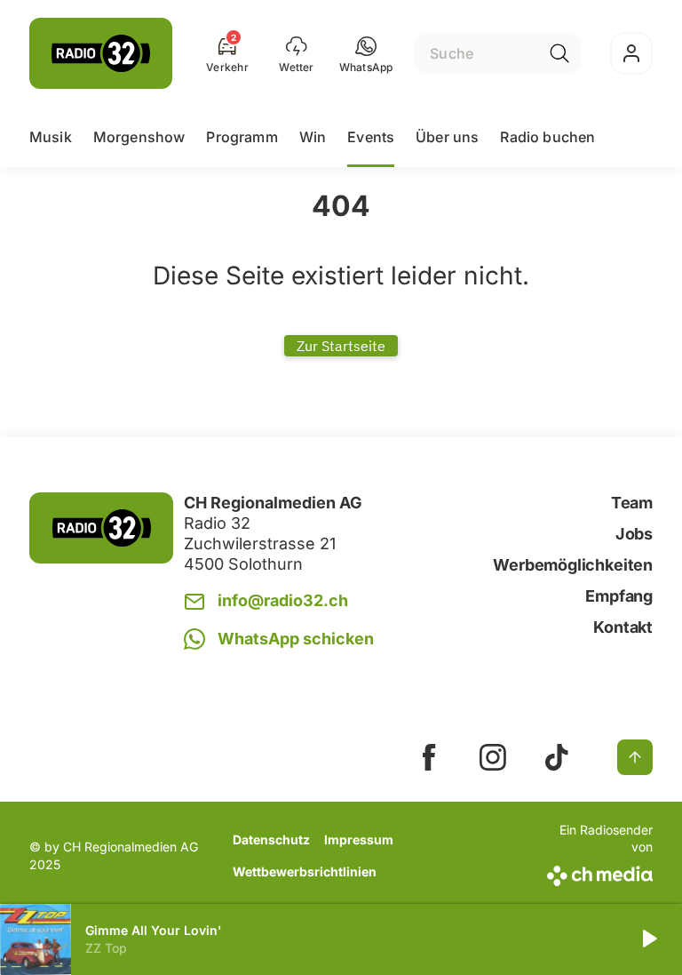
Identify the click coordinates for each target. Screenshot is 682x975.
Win (312, 137)
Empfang (619, 596)
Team (632, 502)
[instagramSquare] (493, 757)
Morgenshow (139, 137)
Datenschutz (271, 839)
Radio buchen (547, 137)
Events (370, 137)
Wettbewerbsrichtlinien (305, 871)
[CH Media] (598, 872)
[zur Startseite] (101, 53)
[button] (366, 53)
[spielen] (648, 939)
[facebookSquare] (429, 757)
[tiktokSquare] (557, 757)
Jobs (634, 533)
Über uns (447, 137)
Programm (241, 137)
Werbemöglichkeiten (573, 564)
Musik (50, 137)
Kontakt (623, 627)
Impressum (358, 839)
